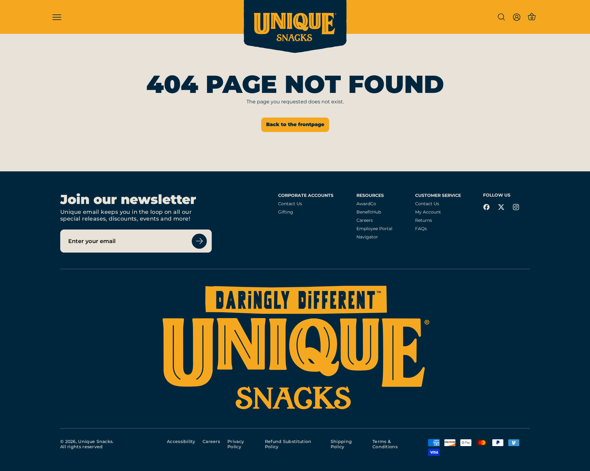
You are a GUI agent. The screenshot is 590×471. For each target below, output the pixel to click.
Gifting (285, 212)
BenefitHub (368, 212)
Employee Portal (374, 228)
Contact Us (290, 203)
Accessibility (181, 441)
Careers (364, 220)
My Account (428, 212)
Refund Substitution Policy (288, 444)
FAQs (421, 228)
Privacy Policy (235, 444)
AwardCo (366, 203)
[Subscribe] (199, 241)
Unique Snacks (95, 441)
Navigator (367, 237)
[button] (501, 17)
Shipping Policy (341, 444)
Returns (423, 220)
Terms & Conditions (385, 444)
